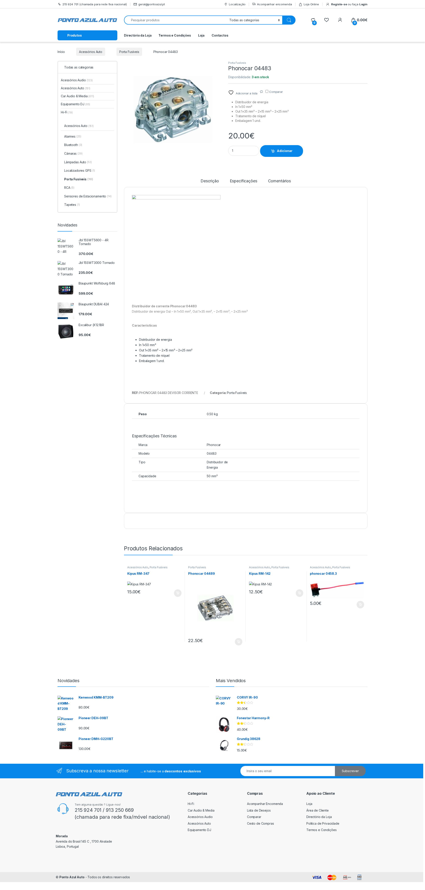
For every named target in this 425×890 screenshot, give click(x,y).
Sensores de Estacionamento (88, 196)
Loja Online (311, 4)
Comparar (254, 817)
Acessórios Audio (77, 80)
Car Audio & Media (77, 96)
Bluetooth (73, 145)
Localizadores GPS (79, 170)
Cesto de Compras (260, 823)
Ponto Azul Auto (72, 877)
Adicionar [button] (175, 593)
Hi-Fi (67, 112)
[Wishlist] (326, 20)
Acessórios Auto (90, 52)
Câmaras (73, 153)
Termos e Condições (174, 35)
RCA (69, 187)
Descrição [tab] (210, 181)
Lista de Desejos (259, 810)
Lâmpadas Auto (78, 162)
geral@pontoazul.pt (151, 4)
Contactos (220, 35)
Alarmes (72, 136)
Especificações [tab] (243, 181)
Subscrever (350, 771)
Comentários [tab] (279, 181)
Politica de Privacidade (322, 823)
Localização (237, 4)
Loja (201, 35)
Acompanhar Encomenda (265, 804)
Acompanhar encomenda (274, 4)
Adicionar (284, 151)
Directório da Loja (137, 35)
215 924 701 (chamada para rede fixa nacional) (94, 4)
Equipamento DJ (75, 104)
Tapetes (72, 204)
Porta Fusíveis (129, 52)
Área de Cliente (317, 810)
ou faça (348, 4)
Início (61, 52)
